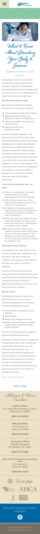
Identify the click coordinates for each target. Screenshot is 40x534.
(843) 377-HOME (20, 452)
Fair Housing (10, 481)
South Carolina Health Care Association (8, 489)
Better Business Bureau (13, 497)
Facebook (20, 517)
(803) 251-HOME (20, 434)
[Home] (24, 4)
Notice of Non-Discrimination (16, 508)
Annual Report (20, 511)
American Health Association (28, 489)
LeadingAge (24, 481)
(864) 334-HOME (20, 416)
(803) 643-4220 (20, 472)
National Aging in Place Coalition (23, 497)
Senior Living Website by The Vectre (20, 530)
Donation (32, 508)
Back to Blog (20, 386)
